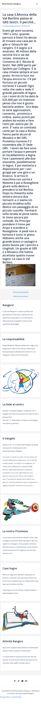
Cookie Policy (16, 697)
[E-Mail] (26, 681)
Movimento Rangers (11, 4)
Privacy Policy (5, 697)
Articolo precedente (20, 292)
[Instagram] (19, 681)
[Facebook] (15, 681)
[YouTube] (22, 681)
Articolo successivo (20, 296)
